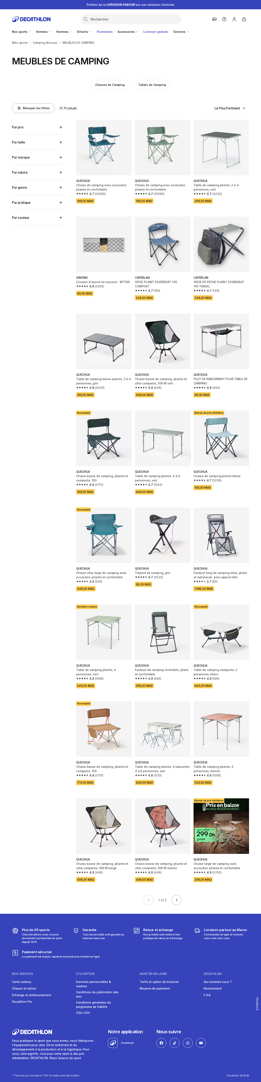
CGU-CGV (83, 1012)
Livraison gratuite (155, 31)
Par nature (19, 172)
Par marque (21, 157)
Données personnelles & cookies (93, 984)
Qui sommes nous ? (217, 982)
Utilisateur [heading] (85, 973)
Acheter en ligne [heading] (153, 973)
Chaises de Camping (109, 85)
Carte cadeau (21, 982)
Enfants (83, 31)
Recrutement (213, 988)
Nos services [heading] (22, 973)
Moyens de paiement (155, 988)
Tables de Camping (152, 85)
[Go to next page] (177, 900)
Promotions (105, 31)
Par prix (18, 127)
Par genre (19, 187)
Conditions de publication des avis (97, 994)
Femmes (42, 31)
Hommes (62, 31)
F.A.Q (207, 995)
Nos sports (20, 31)
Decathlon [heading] (212, 973)
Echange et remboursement (31, 995)
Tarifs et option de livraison (159, 982)
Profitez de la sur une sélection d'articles (131, 4)
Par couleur (20, 218)
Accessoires (127, 31)
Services (179, 31)
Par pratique (21, 202)
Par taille (18, 142)
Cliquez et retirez (24, 988)
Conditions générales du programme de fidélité (93, 1005)
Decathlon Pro (22, 1001)
